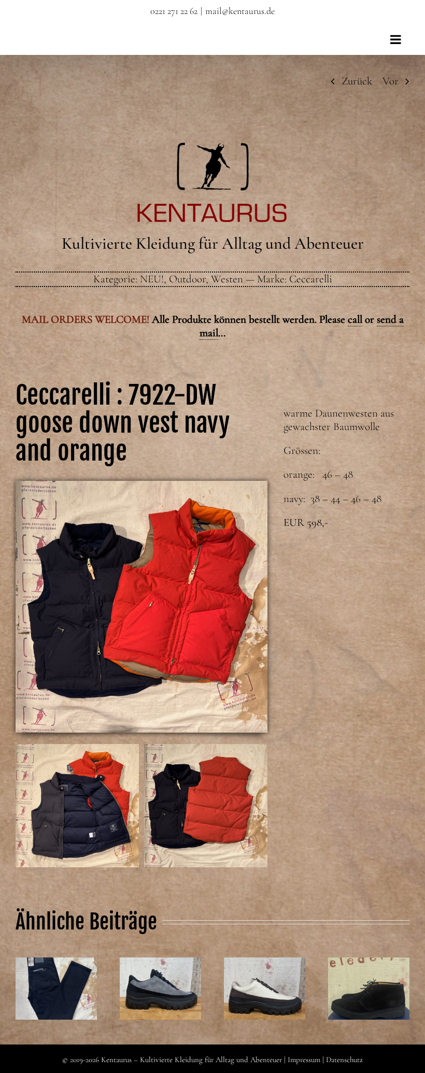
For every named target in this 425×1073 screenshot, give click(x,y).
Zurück (357, 81)
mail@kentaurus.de (240, 11)
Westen (227, 279)
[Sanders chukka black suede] (368, 988)
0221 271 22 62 (173, 11)
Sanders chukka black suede (368, 963)
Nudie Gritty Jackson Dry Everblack (56, 963)
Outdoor (187, 279)
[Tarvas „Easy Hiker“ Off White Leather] (264, 988)
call (355, 319)
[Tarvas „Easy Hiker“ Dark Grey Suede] (160, 988)
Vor (390, 81)
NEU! (152, 279)
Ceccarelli (310, 279)
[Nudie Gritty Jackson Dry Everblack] (56, 988)
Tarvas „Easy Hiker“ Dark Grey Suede (160, 963)
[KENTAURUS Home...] (212, 148)
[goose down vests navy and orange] (141, 486)
